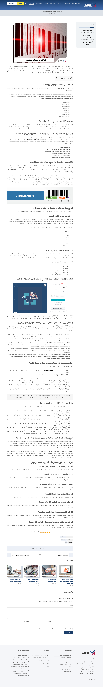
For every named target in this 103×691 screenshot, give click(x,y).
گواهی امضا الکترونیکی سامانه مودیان (19, 666)
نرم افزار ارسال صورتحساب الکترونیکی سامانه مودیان (65, 659)
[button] (26, 3)
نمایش (58, 78)
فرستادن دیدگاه (68, 632)
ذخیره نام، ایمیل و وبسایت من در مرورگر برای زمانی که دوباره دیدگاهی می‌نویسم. (52, 629)
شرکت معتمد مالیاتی (87, 30)
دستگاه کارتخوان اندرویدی (65, 664)
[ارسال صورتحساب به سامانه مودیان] (90, 4)
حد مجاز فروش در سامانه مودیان (20, 671)
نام (72, 621)
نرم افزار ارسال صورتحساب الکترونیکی (85, 36)
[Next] (8, 560)
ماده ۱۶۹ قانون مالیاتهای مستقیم (20, 664)
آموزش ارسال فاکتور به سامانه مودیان (86, 43)
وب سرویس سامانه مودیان (65, 662)
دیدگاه (71, 605)
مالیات (66, 542)
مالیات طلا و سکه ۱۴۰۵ (22, 675)
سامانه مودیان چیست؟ (22, 655)
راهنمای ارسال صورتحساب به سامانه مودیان (17, 659)
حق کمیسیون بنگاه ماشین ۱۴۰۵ (20, 673)
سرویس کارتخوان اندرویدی (86, 39)
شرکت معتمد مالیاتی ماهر (65, 655)
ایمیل (49, 621)
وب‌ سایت (26, 621)
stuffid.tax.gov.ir (48, 370)
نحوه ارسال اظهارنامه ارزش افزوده (19, 662)
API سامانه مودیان (67, 666)
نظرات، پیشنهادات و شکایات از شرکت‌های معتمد (64, 670)
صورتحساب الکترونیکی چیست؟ (20, 657)
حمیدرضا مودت (62, 536)
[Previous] (11, 560)
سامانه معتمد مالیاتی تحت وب (85, 32)
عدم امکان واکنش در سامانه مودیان (19, 668)
